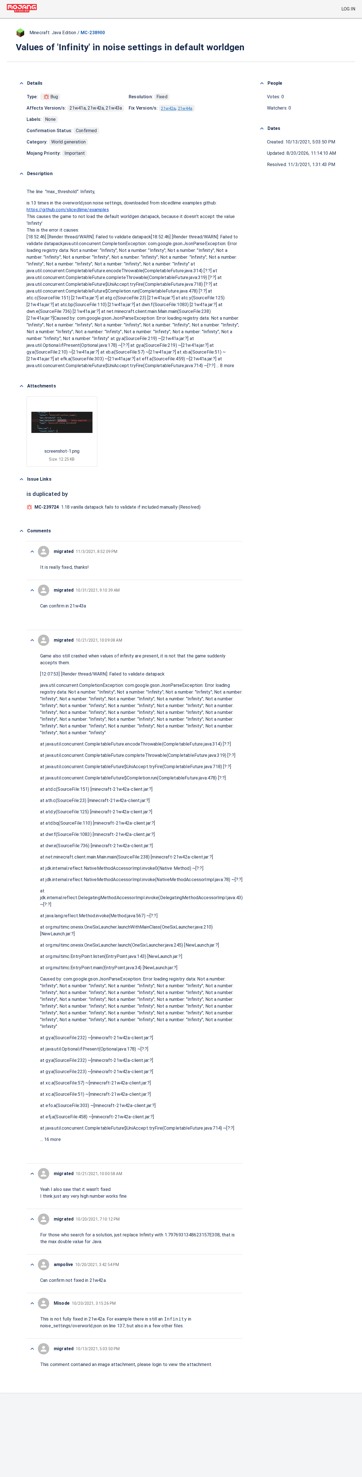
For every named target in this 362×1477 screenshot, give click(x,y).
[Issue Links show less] (21, 479)
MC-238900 (93, 32)
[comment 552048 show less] (32, 640)
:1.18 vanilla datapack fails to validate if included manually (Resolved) (118, 507)
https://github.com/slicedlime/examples (68, 209)
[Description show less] (21, 173)
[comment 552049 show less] (32, 590)
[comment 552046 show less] (32, 1219)
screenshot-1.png (61, 451)
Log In (348, 9)
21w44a (185, 108)
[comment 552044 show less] (32, 1303)
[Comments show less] (21, 531)
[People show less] (262, 83)
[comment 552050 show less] (32, 551)
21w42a (168, 108)
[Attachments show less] (21, 386)
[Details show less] (21, 83)
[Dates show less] (262, 128)
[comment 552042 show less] (32, 1348)
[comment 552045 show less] (32, 1264)
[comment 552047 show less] (32, 1173)
